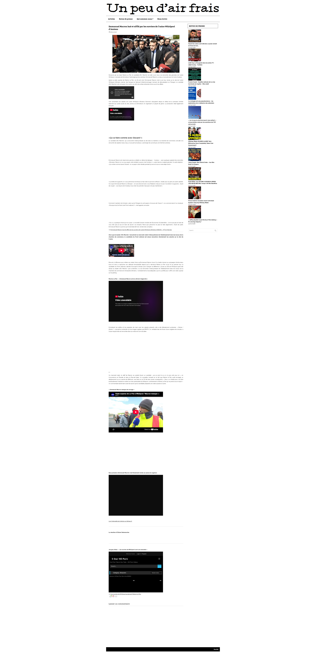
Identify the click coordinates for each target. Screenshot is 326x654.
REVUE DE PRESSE (197, 26)
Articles (111, 19)
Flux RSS (216, 649)
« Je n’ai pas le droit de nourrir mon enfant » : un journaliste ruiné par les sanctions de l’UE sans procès (202, 122)
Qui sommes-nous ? (145, 19)
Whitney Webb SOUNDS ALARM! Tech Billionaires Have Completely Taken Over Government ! (200, 143)
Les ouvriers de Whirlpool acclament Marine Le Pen (126, 594)
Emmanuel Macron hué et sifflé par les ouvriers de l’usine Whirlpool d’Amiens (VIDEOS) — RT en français (141, 230)
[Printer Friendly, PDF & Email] (113, 596)
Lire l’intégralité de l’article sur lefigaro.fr (120, 521)
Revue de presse (126, 19)
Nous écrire (162, 19)
